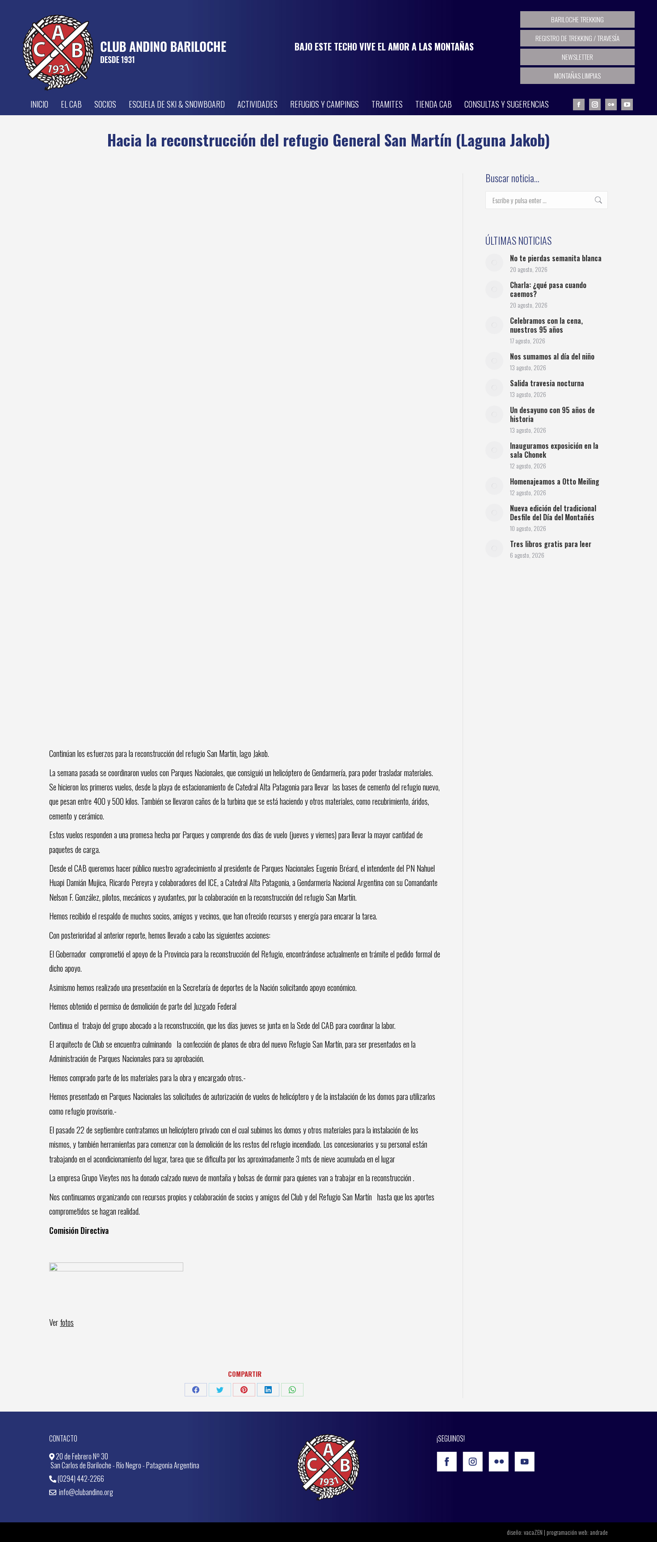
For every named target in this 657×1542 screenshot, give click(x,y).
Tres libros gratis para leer (550, 543)
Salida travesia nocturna (547, 383)
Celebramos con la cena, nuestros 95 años (546, 325)
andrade (599, 1532)
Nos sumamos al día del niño (552, 356)
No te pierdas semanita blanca (556, 258)
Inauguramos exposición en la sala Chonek (554, 450)
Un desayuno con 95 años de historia (552, 414)
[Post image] (494, 263)
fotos (67, 1322)
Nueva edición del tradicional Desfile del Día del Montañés (553, 513)
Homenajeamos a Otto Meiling (554, 481)
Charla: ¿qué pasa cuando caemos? (548, 289)
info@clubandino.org (85, 1492)
